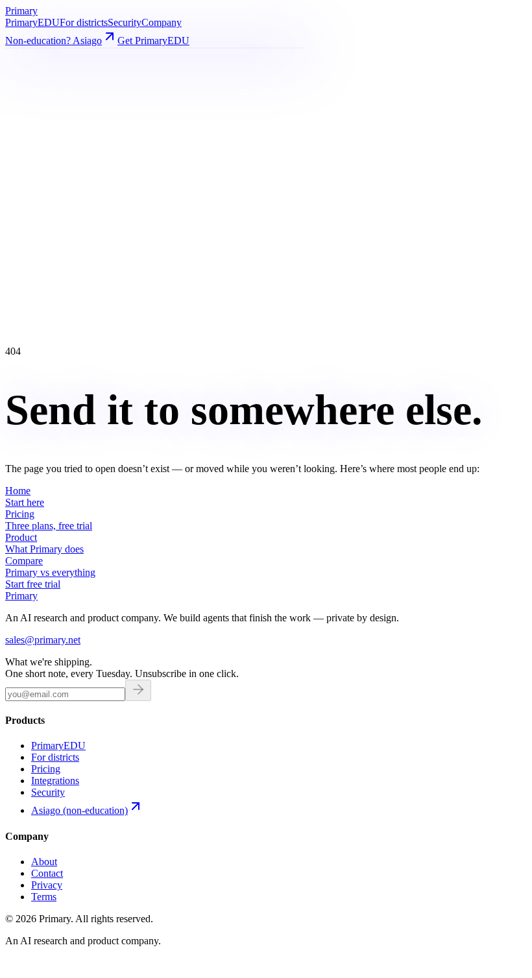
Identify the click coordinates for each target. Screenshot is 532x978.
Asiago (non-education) (79, 810)
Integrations (55, 780)
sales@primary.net (42, 639)
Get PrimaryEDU (153, 40)
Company (161, 22)
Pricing (45, 768)
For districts (84, 22)
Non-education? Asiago (53, 40)
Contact (47, 873)
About (44, 861)
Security (124, 22)
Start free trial (32, 584)
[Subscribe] (138, 690)
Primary (32, 22)
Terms (43, 896)
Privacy (46, 884)
